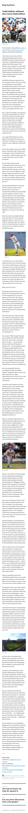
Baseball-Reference (16, 553)
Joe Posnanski (18, 777)
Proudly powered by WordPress (17, 810)
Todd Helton (11, 778)
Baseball (22, 775)
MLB (7, 778)
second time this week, (16, 50)
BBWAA (9, 680)
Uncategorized (5, 777)
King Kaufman (8, 5)
